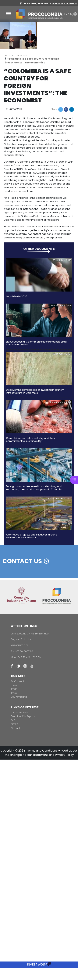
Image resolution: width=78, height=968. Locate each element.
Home (7, 55)
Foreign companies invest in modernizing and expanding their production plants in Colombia (34, 488)
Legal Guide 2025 (16, 296)
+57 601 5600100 (20, 645)
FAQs (13, 720)
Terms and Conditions (42, 750)
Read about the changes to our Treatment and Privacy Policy (41, 752)
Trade (14, 689)
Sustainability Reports (23, 716)
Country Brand (19, 696)
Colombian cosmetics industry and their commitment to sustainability (30, 440)
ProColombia (18, 681)
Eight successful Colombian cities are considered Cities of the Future (36, 343)
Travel (14, 693)
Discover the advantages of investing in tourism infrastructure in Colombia (35, 391)
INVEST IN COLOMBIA (64, 3)
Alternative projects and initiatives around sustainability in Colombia (31, 536)
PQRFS (14, 724)
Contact (15, 728)
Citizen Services (19, 712)
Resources (21, 55)
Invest (14, 685)
